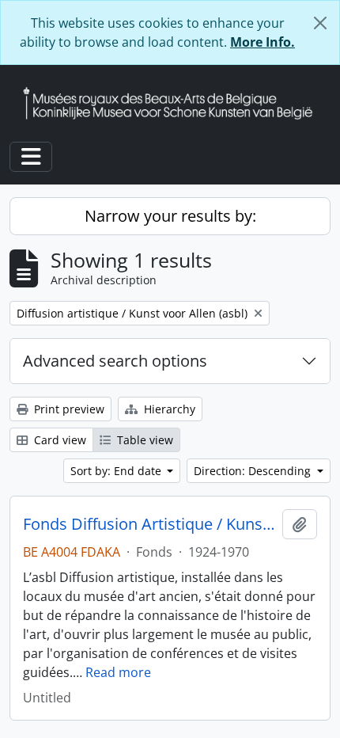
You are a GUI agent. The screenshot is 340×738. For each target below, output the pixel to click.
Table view (143, 439)
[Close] (320, 23)
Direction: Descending (254, 470)
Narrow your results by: (170, 215)
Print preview (67, 409)
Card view (58, 439)
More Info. (262, 42)
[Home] (173, 103)
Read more (118, 672)
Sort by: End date (117, 470)
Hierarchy (168, 409)
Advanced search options (115, 360)
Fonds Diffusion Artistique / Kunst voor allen (149, 524)
